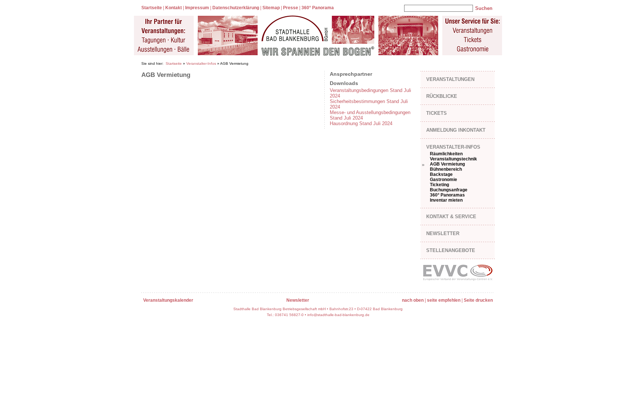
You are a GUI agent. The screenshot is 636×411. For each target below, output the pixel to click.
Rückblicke (441, 96)
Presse (290, 8)
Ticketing (439, 185)
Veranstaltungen (450, 79)
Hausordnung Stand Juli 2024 (361, 123)
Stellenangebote (450, 250)
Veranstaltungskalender (168, 300)
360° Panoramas (447, 195)
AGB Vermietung (447, 164)
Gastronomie (443, 179)
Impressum (197, 8)
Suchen (483, 8)
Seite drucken (478, 300)
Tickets (436, 113)
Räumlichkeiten (446, 154)
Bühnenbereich (446, 169)
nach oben (413, 300)
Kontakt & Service (451, 216)
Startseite (151, 8)
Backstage (441, 174)
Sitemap (271, 8)
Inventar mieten (446, 200)
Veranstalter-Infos (201, 63)
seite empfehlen (443, 300)
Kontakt (173, 8)
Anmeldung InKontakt (455, 130)
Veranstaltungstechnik (453, 159)
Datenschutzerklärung (235, 8)
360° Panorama (317, 8)
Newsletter (442, 233)
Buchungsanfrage (448, 190)
